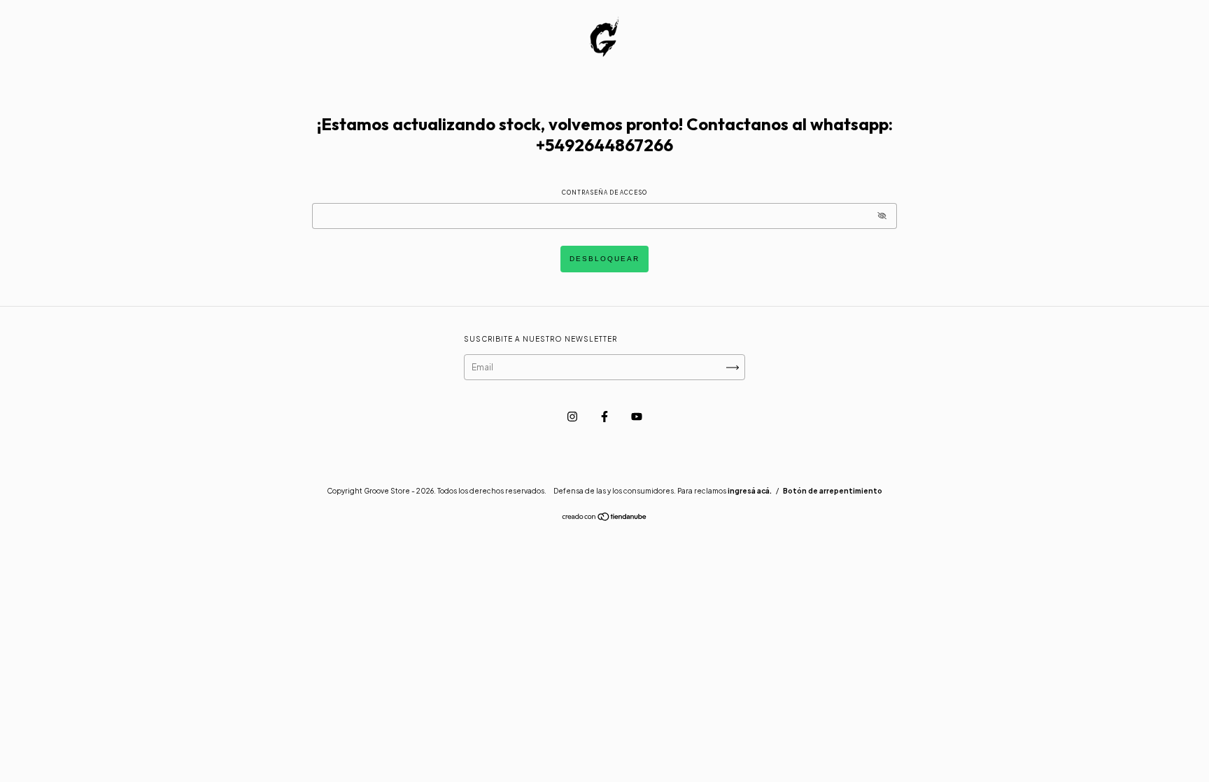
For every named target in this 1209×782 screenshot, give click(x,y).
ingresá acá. (750, 491)
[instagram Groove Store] (573, 416)
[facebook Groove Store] (605, 416)
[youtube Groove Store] (636, 416)
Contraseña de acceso (604, 192)
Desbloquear (604, 259)
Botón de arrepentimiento (832, 491)
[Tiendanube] (605, 518)
